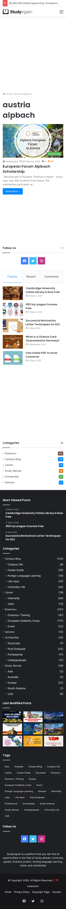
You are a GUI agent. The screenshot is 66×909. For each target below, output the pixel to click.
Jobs (11, 603)
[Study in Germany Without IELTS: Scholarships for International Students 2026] (12, 729)
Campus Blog (13, 459)
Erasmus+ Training (19, 615)
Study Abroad (13, 470)
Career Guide (16, 570)
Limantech (33, 886)
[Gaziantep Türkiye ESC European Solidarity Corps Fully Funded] (53, 741)
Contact (56, 891)
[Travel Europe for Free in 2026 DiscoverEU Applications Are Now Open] (33, 716)
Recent (31, 276)
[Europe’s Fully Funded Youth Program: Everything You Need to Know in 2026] (33, 729)
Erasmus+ (11, 453)
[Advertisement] (33, 53)
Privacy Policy (22, 891)
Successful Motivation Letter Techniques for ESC (43, 322)
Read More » (13, 191)
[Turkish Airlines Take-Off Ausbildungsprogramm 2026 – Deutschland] (33, 741)
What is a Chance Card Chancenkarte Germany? (43, 338)
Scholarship (12, 476)
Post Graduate (16, 648)
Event (11, 626)
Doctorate (14, 643)
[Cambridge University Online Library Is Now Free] (13, 293)
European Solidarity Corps (24, 620)
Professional (15, 654)
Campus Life (15, 564)
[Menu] (61, 13)
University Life (16, 586)
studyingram (12, 161)
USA (10, 693)
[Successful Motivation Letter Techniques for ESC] (13, 325)
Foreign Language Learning (24, 575)
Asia (10, 671)
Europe (12, 682)
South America (16, 688)
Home (8, 93)
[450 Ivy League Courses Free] (13, 309)
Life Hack (13, 581)
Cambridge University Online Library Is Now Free (43, 290)
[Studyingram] (17, 11)
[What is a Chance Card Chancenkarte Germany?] (13, 342)
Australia (13, 677)
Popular (12, 276)
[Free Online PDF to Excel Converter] (13, 358)
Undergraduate (17, 660)
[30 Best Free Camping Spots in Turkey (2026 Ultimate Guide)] (12, 716)
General (9, 482)
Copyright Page (41, 891)
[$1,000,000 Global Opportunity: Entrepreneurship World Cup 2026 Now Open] (53, 716)
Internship (14, 598)
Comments (52, 276)
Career (9, 464)
